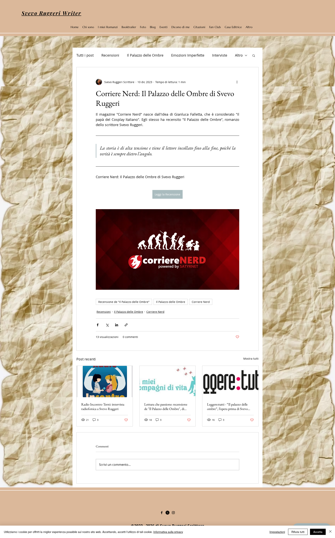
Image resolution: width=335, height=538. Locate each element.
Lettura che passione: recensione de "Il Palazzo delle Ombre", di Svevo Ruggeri (165, 406)
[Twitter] (167, 513)
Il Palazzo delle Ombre (145, 55)
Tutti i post (85, 55)
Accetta (317, 532)
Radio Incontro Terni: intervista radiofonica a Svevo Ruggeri (102, 406)
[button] (254, 55)
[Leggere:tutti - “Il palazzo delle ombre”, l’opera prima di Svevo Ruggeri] (230, 381)
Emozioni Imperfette (187, 55)
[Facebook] (162, 513)
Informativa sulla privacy (168, 532)
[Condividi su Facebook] (97, 325)
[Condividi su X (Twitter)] (107, 325)
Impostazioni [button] (277, 532)
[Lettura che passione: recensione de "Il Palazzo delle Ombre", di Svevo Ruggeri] (168, 381)
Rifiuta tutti (297, 532)
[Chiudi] (330, 532)
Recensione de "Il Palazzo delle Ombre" (123, 302)
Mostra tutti (251, 358)
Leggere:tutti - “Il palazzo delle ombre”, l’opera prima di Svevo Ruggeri (227, 406)
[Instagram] (173, 513)
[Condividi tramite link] (126, 325)
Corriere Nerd (201, 302)
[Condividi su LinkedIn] (116, 325)
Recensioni (110, 55)
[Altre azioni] (237, 82)
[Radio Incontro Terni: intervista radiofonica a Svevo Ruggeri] (105, 381)
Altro (239, 55)
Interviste (219, 55)
